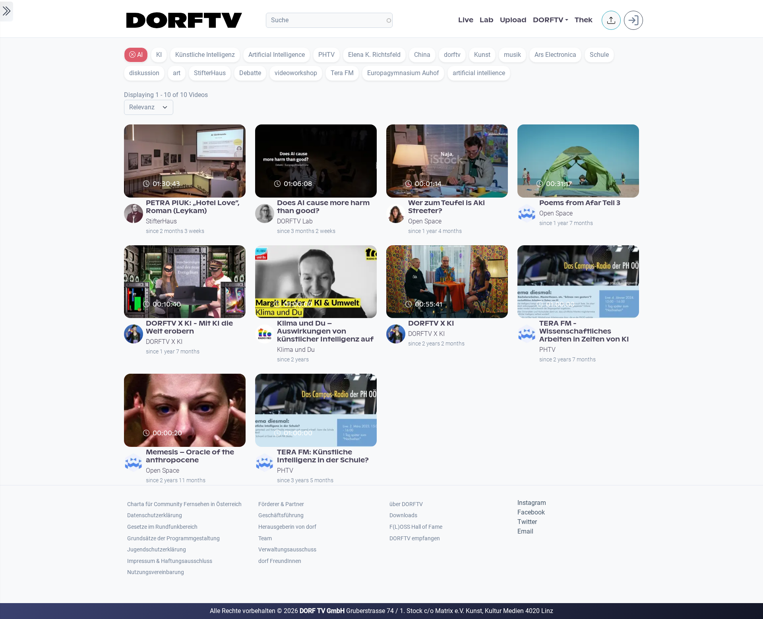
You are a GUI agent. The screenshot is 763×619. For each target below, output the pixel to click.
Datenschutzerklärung (154, 515)
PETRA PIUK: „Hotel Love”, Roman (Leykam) (193, 207)
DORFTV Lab (295, 221)
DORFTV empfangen (414, 538)
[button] (611, 20)
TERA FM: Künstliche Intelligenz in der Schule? (323, 456)
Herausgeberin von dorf (287, 527)
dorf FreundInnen (279, 561)
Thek (584, 20)
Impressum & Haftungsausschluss (169, 561)
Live (465, 20)
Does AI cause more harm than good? (323, 207)
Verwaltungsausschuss (287, 549)
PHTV (547, 349)
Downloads (403, 515)
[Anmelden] (633, 20)
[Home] (185, 20)
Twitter (527, 522)
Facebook (531, 512)
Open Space (425, 221)
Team (265, 538)
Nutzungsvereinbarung (155, 572)
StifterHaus (161, 221)
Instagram (531, 502)
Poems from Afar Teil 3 (579, 203)
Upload (513, 20)
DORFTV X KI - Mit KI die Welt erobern (189, 327)
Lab (487, 20)
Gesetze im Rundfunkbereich (162, 527)
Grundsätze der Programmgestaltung (173, 538)
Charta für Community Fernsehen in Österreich (184, 504)
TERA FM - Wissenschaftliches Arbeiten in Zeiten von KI (584, 331)
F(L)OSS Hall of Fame (415, 527)
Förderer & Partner (281, 504)
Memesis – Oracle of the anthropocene (190, 456)
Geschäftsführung (281, 515)
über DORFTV (406, 504)
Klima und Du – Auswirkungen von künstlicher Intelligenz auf (325, 331)
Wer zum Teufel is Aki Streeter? (446, 207)
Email (525, 531)
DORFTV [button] (548, 20)
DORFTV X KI (164, 341)
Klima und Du (296, 349)
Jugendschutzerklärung (156, 549)
